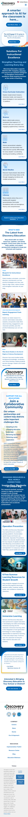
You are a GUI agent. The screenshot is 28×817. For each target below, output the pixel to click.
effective (22, 71)
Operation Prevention (12, 526)
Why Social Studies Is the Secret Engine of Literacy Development (12, 352)
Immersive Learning (12, 616)
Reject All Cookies (20, 782)
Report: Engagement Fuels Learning (11, 312)
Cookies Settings (20, 771)
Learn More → (22, 104)
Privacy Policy (7, 813)
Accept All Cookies (20, 777)
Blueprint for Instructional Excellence (11, 273)
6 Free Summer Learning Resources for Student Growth (13, 577)
